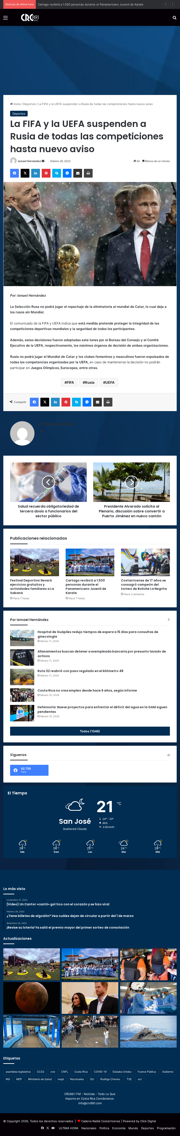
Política (104, 1128)
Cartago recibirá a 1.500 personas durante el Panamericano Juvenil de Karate (86, 586)
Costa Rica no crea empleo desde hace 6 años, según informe (87, 690)
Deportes (29, 104)
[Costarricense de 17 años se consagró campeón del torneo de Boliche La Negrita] (145, 562)
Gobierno (167, 1071)
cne (52, 1071)
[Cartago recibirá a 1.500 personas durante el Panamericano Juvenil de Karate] (90, 562)
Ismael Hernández (29, 161)
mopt (61, 1079)
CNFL (64, 1071)
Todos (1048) (90, 731)
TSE (129, 1079)
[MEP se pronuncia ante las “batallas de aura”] (90, 1032)
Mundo (133, 1128)
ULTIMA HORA (68, 1128)
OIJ (92, 1079)
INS (8, 1079)
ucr (140, 1079)
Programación (166, 1128)
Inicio (17, 104)
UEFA (110, 382)
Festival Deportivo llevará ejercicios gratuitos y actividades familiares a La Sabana (32, 586)
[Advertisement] (90, 58)
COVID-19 (100, 1071)
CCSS (40, 1071)
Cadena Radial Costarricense (100, 1121)
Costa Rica (81, 1071)
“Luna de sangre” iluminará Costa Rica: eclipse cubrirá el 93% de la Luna (87, 4)
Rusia (89, 382)
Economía (118, 1128)
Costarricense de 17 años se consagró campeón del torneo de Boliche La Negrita (144, 584)
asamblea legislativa (18, 1071)
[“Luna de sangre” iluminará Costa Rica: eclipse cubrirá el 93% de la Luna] (31, 998)
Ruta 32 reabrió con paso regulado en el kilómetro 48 (80, 671)
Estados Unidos (122, 1071)
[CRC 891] (27, 17)
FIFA (70, 382)
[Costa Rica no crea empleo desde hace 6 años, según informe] (22, 695)
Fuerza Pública (147, 1071)
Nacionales (77, 1079)
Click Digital (148, 1121)
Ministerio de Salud (40, 1079)
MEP (19, 1079)
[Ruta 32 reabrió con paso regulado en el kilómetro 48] (22, 677)
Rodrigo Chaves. (110, 1079)
